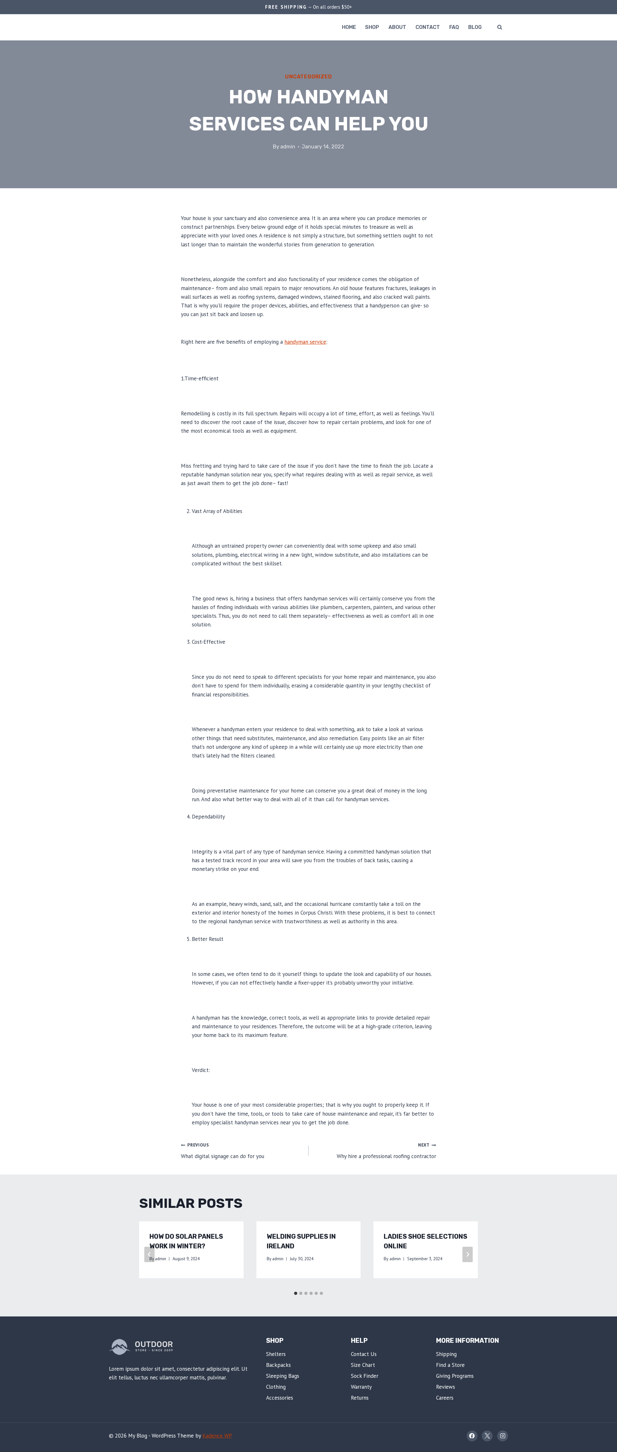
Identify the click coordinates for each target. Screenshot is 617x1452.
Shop (372, 27)
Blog (475, 27)
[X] (487, 1435)
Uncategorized (308, 77)
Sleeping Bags (282, 1375)
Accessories (279, 1397)
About (397, 27)
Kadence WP (217, 1435)
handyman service (305, 341)
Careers (444, 1397)
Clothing (276, 1386)
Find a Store (450, 1364)
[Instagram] (502, 1435)
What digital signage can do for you (222, 1151)
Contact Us (364, 1354)
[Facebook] (472, 1435)
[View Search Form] (500, 27)
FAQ (454, 27)
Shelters (276, 1354)
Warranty (361, 1386)
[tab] (295, 1293)
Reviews (445, 1386)
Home (349, 27)
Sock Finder (364, 1375)
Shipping (446, 1354)
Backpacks (278, 1364)
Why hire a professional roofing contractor (386, 1151)
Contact (428, 27)
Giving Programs (455, 1375)
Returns (360, 1397)
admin (287, 147)
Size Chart (363, 1364)
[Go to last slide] (149, 1254)
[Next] (467, 1254)
